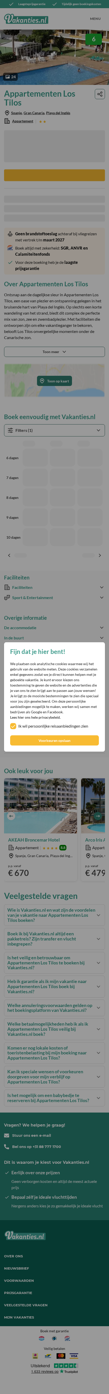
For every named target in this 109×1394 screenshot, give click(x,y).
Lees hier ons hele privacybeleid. (35, 717)
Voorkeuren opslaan (54, 740)
